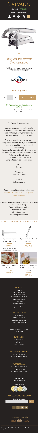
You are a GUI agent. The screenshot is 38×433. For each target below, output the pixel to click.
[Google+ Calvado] (18, 407)
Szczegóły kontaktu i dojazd (19, 307)
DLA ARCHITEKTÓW (19, 369)
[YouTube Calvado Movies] (22, 407)
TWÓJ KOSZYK (19, 342)
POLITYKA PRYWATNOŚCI (19, 356)
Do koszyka (27, 97)
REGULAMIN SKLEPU (19, 354)
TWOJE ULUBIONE (18, 345)
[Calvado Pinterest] (26, 407)
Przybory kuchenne (12, 192)
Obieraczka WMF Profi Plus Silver (9, 266)
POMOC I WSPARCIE (19, 318)
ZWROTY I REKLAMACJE (19, 322)
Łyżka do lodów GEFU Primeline (28, 240)
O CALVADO (19, 315)
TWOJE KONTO (19, 340)
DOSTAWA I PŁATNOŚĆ (19, 320)
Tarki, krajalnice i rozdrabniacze (23, 193)
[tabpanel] (19, 37)
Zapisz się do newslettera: (19, 399)
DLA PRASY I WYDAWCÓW (19, 372)
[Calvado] (19, 4)
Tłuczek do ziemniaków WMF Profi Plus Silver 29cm (28, 267)
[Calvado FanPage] (14, 407)
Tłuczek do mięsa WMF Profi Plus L (9, 240)
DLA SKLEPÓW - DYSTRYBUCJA (19, 367)
